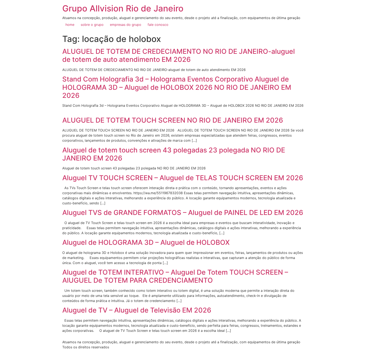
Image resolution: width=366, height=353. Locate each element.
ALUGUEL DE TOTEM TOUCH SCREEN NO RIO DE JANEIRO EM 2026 (172, 120)
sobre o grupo (92, 24)
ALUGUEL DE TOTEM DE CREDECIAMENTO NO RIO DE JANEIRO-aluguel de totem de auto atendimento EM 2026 (178, 55)
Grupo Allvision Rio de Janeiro (122, 8)
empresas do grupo (125, 24)
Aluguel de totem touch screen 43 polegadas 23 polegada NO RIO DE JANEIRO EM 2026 (173, 154)
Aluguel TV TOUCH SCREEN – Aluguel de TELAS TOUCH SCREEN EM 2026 (182, 178)
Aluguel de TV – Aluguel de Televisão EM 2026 (136, 310)
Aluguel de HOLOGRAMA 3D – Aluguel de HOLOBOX (146, 242)
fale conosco (158, 24)
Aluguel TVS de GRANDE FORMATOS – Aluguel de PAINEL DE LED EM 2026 (182, 212)
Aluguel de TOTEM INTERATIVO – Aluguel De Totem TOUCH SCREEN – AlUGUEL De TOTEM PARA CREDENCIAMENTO (175, 276)
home (69, 24)
